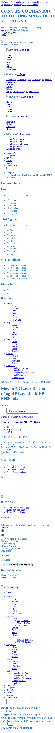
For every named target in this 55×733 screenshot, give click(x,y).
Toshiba (10, 111)
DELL (9, 67)
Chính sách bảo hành (15, 470)
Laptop (13, 200)
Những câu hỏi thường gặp (17, 507)
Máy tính (24, 49)
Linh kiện (25, 134)
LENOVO (11, 69)
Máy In (21, 74)
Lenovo (13, 243)
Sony (8, 55)
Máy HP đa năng (33, 91)
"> (34, 700)
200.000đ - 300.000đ (19, 271)
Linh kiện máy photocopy (18, 144)
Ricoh (9, 89)
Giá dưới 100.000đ (18, 265)
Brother (10, 84)
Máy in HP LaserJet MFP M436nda (21, 421)
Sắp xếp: (4, 405)
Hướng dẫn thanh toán (15, 512)
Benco (9, 129)
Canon (9, 80)
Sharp (9, 104)
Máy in (13, 205)
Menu (8, 592)
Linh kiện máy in (14, 142)
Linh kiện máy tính (15, 139)
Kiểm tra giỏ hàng (26, 565)
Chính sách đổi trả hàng (16, 472)
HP (7, 91)
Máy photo (27, 96)
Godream (5, 527)
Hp (7, 64)
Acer (8, 60)
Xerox (9, 87)
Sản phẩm (10, 156)
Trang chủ (10, 153)
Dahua (9, 124)
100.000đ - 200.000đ (19, 268)
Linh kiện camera (14, 146)
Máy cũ (13, 203)
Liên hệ (9, 163)
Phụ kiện (13, 213)
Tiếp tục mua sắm (8, 578)
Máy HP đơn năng (17, 91)
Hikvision (10, 122)
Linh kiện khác (13, 149)
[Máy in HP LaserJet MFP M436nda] (17, 417)
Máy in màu (47, 80)
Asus (8, 62)
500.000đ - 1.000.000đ (19, 276)
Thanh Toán (11, 165)
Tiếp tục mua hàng (9, 565)
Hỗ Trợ (9, 158)
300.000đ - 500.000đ (19, 273)
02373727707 (7, 30)
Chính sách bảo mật (14, 465)
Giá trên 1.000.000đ (18, 279)
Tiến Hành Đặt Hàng (10, 588)
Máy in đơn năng (20, 80)
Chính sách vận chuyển (16, 467)
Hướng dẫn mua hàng (15, 510)
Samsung (10, 57)
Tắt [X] (3, 729)
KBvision (10, 126)
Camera (22, 116)
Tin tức (9, 160)
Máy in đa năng (34, 80)
